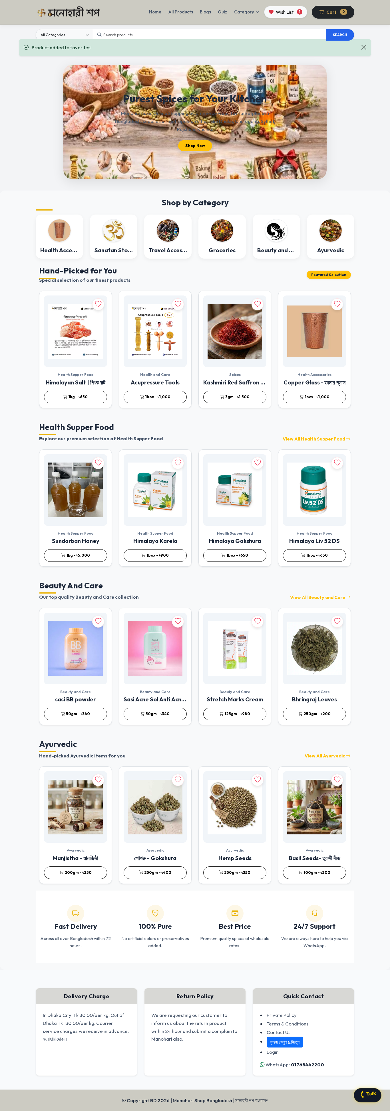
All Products (180, 12)
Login (273, 1052)
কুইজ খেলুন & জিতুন (284, 1042)
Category (244, 12)
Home (155, 12)
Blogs (205, 12)
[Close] (364, 47)
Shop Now (195, 145)
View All (314, 439)
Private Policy (282, 1015)
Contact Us (279, 1032)
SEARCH (340, 35)
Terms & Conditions (288, 1024)
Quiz (222, 12)
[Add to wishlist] (98, 304)
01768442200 (307, 1065)
